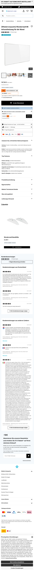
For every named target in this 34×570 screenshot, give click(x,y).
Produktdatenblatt (4, 84)
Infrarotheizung (27, 21)
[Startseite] (4, 21)
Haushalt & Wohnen (10, 21)
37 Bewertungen (13, 32)
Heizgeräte (19, 21)
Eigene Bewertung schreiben (17, 261)
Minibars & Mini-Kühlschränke (8, 474)
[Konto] (24, 11)
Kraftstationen (4, 489)
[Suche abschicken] (2, 16)
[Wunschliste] (27, 10)
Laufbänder (4, 480)
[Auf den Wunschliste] (32, 26)
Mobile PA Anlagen (5, 477)
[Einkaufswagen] (31, 10)
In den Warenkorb (18, 103)
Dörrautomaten (4, 486)
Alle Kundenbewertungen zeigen (19, 311)
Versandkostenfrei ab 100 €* (27, 7)
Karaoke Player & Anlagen (7, 492)
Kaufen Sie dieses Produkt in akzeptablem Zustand (14, 111)
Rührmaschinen (4, 495)
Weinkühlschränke (5, 483)
